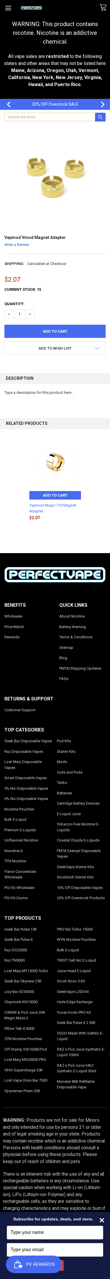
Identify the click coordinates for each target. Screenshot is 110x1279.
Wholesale (13, 616)
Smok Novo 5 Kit (71, 981)
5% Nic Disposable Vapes (26, 788)
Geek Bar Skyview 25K (23, 981)
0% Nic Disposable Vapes (26, 798)
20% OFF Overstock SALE (55, 104)
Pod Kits (64, 741)
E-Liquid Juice (69, 814)
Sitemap (66, 647)
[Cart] (104, 7)
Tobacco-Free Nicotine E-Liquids (78, 827)
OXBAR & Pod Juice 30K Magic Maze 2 (24, 1015)
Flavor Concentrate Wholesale (20, 874)
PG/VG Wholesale (19, 887)
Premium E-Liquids (20, 830)
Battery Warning (72, 627)
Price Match (14, 627)
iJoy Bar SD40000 (19, 991)
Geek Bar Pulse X (18, 939)
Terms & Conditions (75, 637)
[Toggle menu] (8, 8)
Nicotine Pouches (19, 809)
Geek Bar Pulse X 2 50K (76, 1022)
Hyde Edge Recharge (74, 1002)
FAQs (63, 678)
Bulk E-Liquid (15, 819)
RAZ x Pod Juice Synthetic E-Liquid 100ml (81, 1052)
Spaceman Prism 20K (22, 1091)
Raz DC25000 (15, 950)
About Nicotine (72, 616)
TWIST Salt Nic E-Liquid (76, 960)
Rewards (11, 637)
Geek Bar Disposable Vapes (28, 741)
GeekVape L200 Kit (73, 991)
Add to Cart (55, 495)
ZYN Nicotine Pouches (23, 1039)
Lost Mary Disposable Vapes (23, 765)
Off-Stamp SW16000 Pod (25, 1049)
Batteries (64, 793)
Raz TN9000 (14, 960)
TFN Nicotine (15, 861)
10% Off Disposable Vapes (80, 887)
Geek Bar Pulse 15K (20, 929)
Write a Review (16, 244)
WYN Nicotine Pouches (76, 939)
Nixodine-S (13, 851)
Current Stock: (22, 289)
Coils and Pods (69, 772)
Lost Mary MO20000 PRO (25, 1059)
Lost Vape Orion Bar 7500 (25, 1080)
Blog (63, 658)
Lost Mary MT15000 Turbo (26, 971)
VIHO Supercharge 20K (23, 1070)
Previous (6, 104)
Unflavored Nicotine (21, 840)
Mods (62, 762)
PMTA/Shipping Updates (80, 668)
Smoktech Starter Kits (75, 877)
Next (100, 104)
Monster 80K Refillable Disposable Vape (76, 1084)
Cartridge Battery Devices (78, 803)
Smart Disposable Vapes (25, 778)
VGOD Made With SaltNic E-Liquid (80, 1036)
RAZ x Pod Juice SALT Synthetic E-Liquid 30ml (76, 1068)
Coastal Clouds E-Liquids (78, 840)
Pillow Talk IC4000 (19, 1028)
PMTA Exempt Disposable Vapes (79, 854)
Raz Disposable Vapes (23, 751)
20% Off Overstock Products (81, 898)
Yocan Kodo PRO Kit (74, 1012)
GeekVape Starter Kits (75, 867)
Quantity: (14, 304)
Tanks (62, 782)
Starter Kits (66, 751)
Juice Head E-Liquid (74, 971)
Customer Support (19, 710)
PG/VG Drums (16, 898)
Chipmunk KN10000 (21, 1002)
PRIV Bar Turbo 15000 (75, 929)
